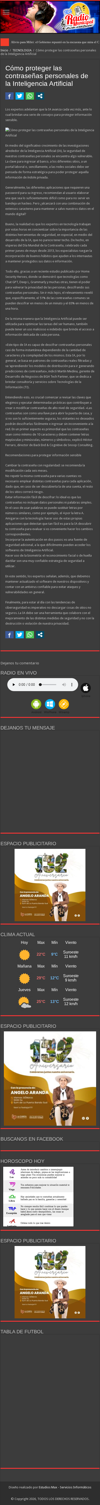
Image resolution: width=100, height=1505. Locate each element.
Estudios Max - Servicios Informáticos (65, 1487)
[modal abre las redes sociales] (40, 96)
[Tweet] (20, 96)
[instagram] (52, 1493)
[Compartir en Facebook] (9, 96)
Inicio (4, 50)
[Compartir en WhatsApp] (30, 96)
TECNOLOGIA (22, 50)
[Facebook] (48, 1493)
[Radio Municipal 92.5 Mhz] (50, 17)
